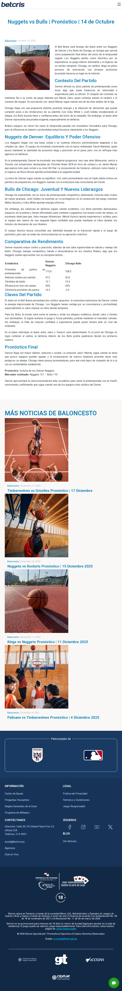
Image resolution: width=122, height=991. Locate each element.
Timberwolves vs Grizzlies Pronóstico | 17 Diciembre (49, 491)
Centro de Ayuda (14, 793)
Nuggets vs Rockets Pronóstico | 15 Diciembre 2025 (50, 566)
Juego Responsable (74, 806)
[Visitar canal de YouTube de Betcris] (97, 827)
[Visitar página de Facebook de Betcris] (69, 827)
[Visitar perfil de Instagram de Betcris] (83, 827)
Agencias (10, 848)
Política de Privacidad (75, 793)
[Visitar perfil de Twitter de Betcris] (110, 827)
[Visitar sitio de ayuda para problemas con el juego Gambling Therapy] (61, 959)
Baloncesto (11, 40)
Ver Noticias (70, 841)
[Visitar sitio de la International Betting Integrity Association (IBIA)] (27, 959)
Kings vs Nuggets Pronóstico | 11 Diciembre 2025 (47, 642)
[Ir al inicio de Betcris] (13, 4)
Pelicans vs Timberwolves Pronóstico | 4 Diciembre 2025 (53, 717)
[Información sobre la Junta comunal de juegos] (46, 886)
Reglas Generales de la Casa (21, 806)
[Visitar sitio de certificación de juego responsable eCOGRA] (94, 959)
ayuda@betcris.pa (14, 841)
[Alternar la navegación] (119, 4)
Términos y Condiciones (76, 799)
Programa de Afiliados (17, 812)
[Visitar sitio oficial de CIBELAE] (61, 977)
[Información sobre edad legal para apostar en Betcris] (61, 897)
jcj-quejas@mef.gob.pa (65, 938)
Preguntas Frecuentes (17, 799)
